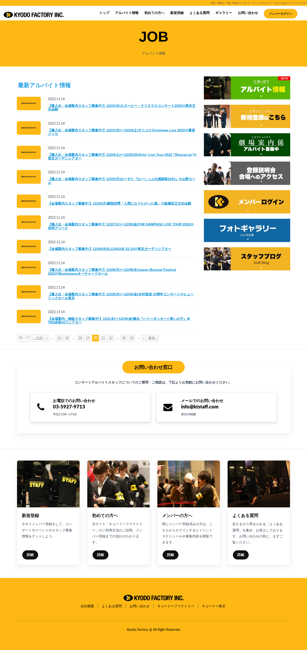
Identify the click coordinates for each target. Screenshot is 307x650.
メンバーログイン (280, 13)
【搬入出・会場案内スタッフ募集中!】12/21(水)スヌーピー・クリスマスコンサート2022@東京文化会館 (121, 107)
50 (132, 338)
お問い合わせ (248, 13)
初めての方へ (154, 13)
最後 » (152, 338)
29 (88, 338)
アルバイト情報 (127, 13)
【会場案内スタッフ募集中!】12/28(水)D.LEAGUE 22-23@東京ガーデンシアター (109, 249)
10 (59, 338)
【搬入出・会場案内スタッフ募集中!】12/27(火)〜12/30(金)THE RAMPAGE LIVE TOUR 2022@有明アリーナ (121, 226)
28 (80, 338)
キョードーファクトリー (175, 606)
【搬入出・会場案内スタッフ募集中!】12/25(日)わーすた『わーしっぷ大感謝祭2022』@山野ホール (121, 180)
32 (111, 338)
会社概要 (87, 606)
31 (103, 338)
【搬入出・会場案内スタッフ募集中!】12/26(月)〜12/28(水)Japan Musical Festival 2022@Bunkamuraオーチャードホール (112, 271)
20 (67, 338)
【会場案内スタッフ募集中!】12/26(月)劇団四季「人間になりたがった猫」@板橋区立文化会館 (119, 203)
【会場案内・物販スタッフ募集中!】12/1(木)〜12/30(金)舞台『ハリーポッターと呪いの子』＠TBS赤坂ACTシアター (119, 320)
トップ (104, 13)
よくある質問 (199, 13)
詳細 (30, 555)
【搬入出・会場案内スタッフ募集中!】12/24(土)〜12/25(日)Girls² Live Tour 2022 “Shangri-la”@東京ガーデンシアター (122, 156)
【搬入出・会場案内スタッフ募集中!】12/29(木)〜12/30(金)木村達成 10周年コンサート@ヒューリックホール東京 (121, 296)
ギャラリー (223, 13)
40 (124, 338)
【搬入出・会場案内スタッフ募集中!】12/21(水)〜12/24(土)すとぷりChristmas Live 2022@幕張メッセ (121, 132)
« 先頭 (38, 338)
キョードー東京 (213, 606)
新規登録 (177, 13)
